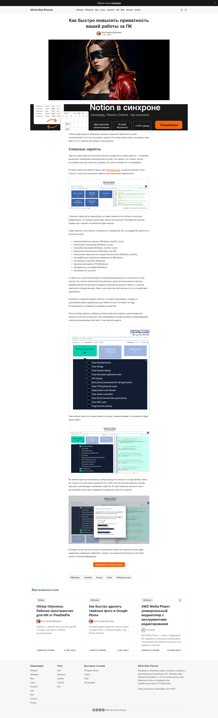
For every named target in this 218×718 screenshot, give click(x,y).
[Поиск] (186, 10)
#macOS (87, 577)
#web (109, 577)
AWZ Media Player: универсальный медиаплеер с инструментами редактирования (156, 615)
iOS (117, 10)
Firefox (138, 10)
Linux (103, 10)
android (60, 679)
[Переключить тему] (182, 10)
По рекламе (89, 683)
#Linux (99, 577)
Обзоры (80, 10)
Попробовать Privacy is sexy (109, 564)
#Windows (75, 577)
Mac (97, 10)
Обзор (41, 600)
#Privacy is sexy (124, 577)
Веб (122, 10)
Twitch (87, 674)
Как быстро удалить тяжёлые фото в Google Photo (108, 611)
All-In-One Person (118, 710)
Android (110, 10)
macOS (60, 683)
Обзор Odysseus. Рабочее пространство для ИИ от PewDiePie (54, 611)
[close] (215, 3)
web (59, 670)
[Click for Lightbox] (109, 195)
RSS (86, 679)
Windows (89, 10)
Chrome (129, 10)
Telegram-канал (91, 670)
